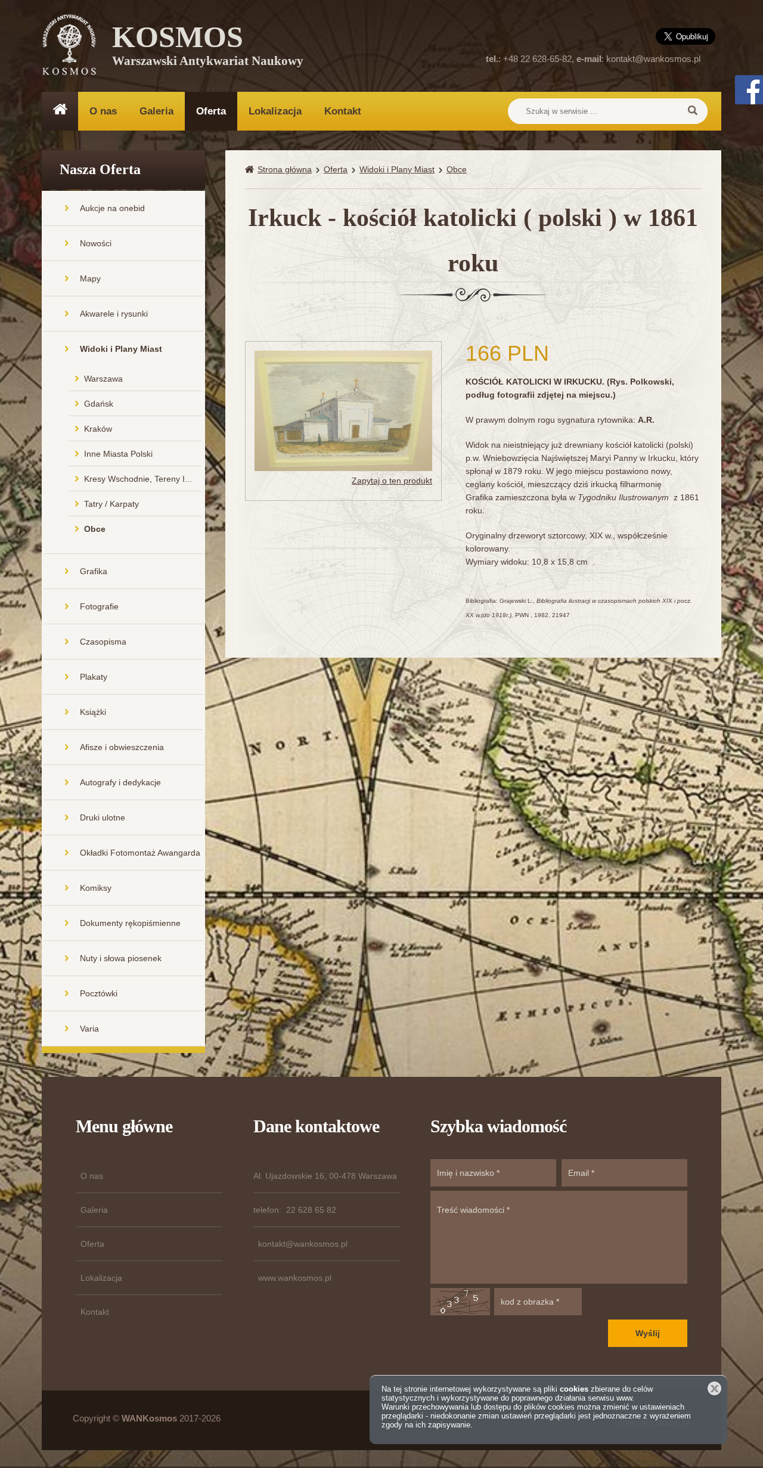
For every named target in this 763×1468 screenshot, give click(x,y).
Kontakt (342, 111)
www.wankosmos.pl (294, 1278)
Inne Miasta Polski (118, 454)
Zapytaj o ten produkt (392, 480)
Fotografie (99, 606)
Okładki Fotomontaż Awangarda (140, 852)
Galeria (156, 111)
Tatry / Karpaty (111, 504)
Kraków (98, 428)
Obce (95, 529)
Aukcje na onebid (112, 208)
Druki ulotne (102, 817)
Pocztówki (98, 993)
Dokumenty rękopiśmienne (130, 923)
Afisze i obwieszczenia (122, 747)
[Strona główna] (251, 169)
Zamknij (714, 1388)
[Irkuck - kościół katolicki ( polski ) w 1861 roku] (343, 410)
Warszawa (103, 378)
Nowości (95, 243)
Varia (89, 1028)
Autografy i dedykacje (120, 782)
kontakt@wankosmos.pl (653, 59)
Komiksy (95, 888)
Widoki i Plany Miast (121, 349)
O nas (103, 111)
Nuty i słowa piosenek (121, 958)
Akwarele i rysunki (114, 313)
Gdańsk (98, 403)
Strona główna (285, 169)
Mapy (90, 278)
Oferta (211, 111)
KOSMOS (207, 47)
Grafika (93, 571)
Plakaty (93, 677)
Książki (93, 712)
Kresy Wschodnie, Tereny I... (138, 479)
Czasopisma (103, 641)
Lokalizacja (275, 111)
